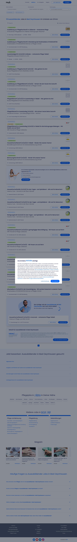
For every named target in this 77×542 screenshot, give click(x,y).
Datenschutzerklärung (48, 277)
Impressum (20, 278)
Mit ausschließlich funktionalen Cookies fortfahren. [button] (46, 269)
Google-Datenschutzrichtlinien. (36, 278)
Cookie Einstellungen (45, 281)
